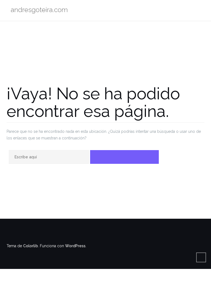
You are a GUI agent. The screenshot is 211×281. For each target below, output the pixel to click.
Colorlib (30, 246)
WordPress (75, 246)
